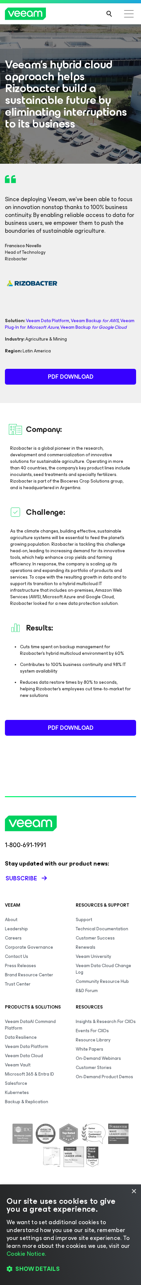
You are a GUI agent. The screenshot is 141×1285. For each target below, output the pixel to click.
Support (84, 919)
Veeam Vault (17, 1065)
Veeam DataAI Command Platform (30, 1025)
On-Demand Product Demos (104, 1077)
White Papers (89, 1049)
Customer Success (95, 938)
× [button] (133, 1191)
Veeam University (93, 956)
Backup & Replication (26, 1102)
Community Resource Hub (102, 981)
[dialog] (70, 1234)
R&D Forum (87, 990)
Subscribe (21, 878)
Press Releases (20, 965)
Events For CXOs (92, 1031)
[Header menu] (129, 14)
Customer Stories (93, 1067)
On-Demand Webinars (98, 1058)
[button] (70, 1268)
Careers (13, 938)
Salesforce (16, 1083)
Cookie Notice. (26, 1254)
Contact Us (16, 956)
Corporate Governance (29, 947)
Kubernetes (17, 1092)
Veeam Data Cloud (24, 1055)
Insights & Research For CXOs (106, 1021)
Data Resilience (21, 1037)
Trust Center (17, 984)
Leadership (16, 929)
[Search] (109, 14)
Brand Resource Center (29, 975)
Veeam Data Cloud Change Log (103, 969)
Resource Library (93, 1040)
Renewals (85, 947)
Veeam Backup (95, 320)
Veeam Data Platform (47, 320)
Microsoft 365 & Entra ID (29, 1074)
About (11, 919)
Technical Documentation (102, 929)
